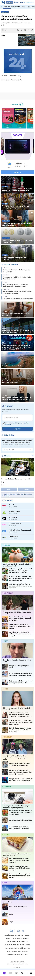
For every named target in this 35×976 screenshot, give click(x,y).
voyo (5, 883)
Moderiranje (17, 938)
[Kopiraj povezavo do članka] (32, 30)
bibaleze (7, 545)
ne (3, 485)
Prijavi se (17, 429)
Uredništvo (19, 935)
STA (6, 30)
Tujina (23, 7)
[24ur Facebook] (18, 931)
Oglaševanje (9, 935)
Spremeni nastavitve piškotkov (17, 941)
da (3, 482)
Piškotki (26, 938)
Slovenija (7, 7)
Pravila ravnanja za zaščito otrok (18, 948)
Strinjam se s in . (16, 423)
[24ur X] (23, 931)
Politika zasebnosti (12, 945)
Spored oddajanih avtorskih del (17, 951)
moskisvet (8, 737)
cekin (6, 689)
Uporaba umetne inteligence (17, 954)
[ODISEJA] (17, 104)
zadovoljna (8, 593)
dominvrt (7, 787)
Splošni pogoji (25, 945)
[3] (8, 118)
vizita (6, 641)
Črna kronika (15, 7)
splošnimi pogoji (17, 423)
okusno (6, 835)
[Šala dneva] (30, 449)
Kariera (8, 938)
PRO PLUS (27, 935)
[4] (20, 118)
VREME (16, 172)
